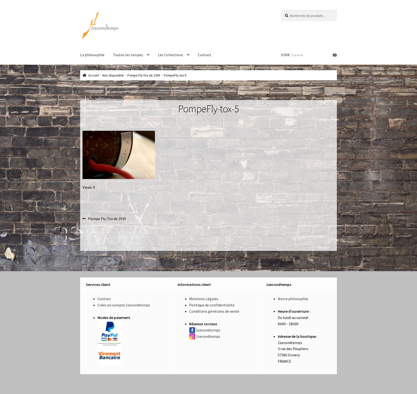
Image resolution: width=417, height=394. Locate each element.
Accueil (93, 75)
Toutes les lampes (128, 54)
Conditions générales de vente (214, 311)
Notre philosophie (293, 298)
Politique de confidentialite (212, 305)
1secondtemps (208, 330)
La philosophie (92, 54)
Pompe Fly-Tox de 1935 (143, 75)
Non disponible (113, 75)
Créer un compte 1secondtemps (123, 305)
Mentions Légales (203, 298)
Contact (204, 54)
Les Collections (170, 54)
